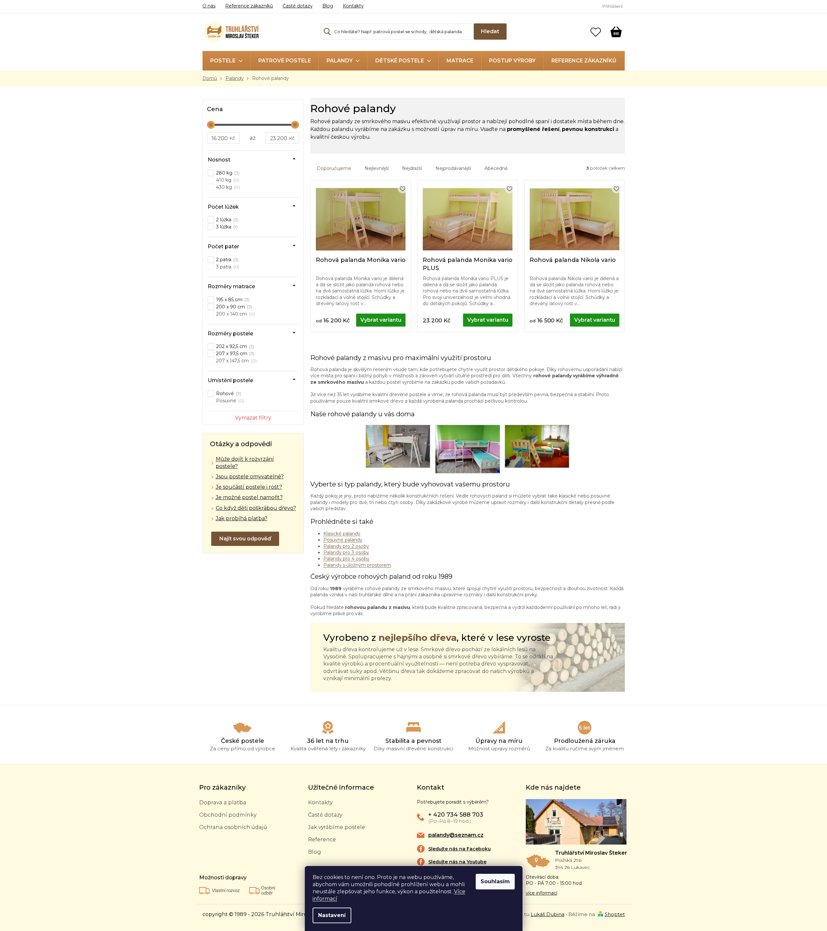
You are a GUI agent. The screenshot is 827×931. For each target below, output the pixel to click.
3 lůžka (226, 227)
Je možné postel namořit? (249, 497)
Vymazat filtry (253, 418)
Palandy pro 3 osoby (346, 552)
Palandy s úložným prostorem (357, 565)
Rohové (228, 393)
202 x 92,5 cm (234, 346)
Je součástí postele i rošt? (249, 487)
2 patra (226, 260)
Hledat (490, 31)
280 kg (227, 173)
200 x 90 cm (233, 307)
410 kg (227, 180)
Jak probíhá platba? (241, 518)
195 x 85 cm (232, 300)
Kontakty (353, 6)
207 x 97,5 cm (234, 353)
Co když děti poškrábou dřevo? (256, 508)
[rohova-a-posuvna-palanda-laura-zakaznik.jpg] (467, 449)
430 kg (227, 187)
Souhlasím (495, 881)
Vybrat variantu (380, 320)
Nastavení (332, 915)
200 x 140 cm (234, 314)
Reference (322, 839)
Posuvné (229, 401)
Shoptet (615, 914)
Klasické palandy (341, 534)
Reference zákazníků (249, 6)
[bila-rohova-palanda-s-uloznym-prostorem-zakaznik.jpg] (398, 446)
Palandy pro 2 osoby (346, 546)
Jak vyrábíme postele (336, 827)
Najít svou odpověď (245, 539)
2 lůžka (226, 220)
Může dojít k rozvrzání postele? (245, 462)
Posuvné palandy (342, 540)
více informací (541, 893)
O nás (208, 6)
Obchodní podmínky (227, 815)
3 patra (227, 267)
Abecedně (496, 168)
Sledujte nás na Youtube (457, 862)
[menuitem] (226, 61)
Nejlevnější (377, 168)
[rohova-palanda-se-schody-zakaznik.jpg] (537, 446)
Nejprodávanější (453, 168)
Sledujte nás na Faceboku (459, 849)
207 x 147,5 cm (235, 361)
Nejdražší (412, 168)
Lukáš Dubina (547, 914)
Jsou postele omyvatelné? (250, 476)
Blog (327, 6)
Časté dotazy (298, 6)
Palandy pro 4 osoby (346, 559)
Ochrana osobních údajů (233, 827)
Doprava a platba (222, 802)
